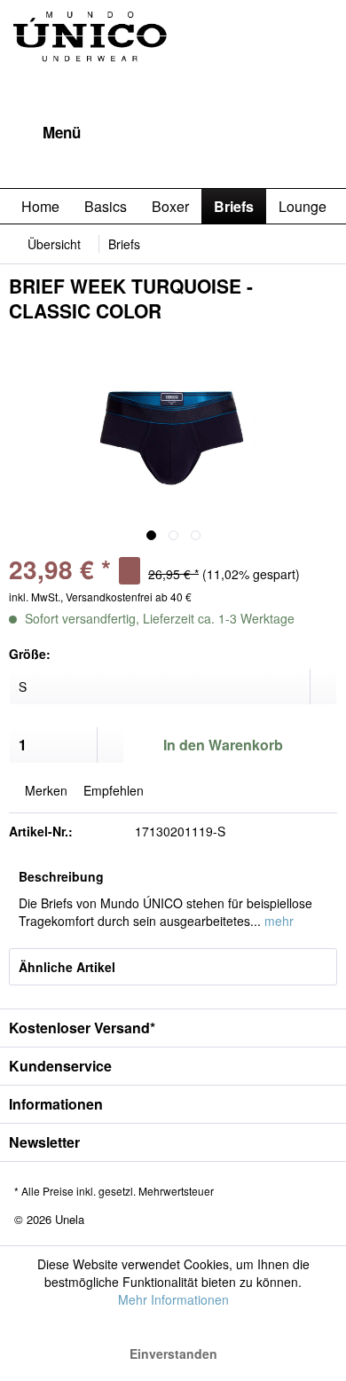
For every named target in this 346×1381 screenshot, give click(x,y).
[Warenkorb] (317, 133)
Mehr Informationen (173, 1299)
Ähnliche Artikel (67, 967)
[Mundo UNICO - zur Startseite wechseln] (91, 57)
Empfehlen (112, 790)
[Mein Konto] (274, 133)
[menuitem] (45, 133)
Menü (62, 132)
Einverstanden (173, 1353)
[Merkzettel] (230, 133)
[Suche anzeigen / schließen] (187, 133)
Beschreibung (61, 876)
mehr (277, 921)
